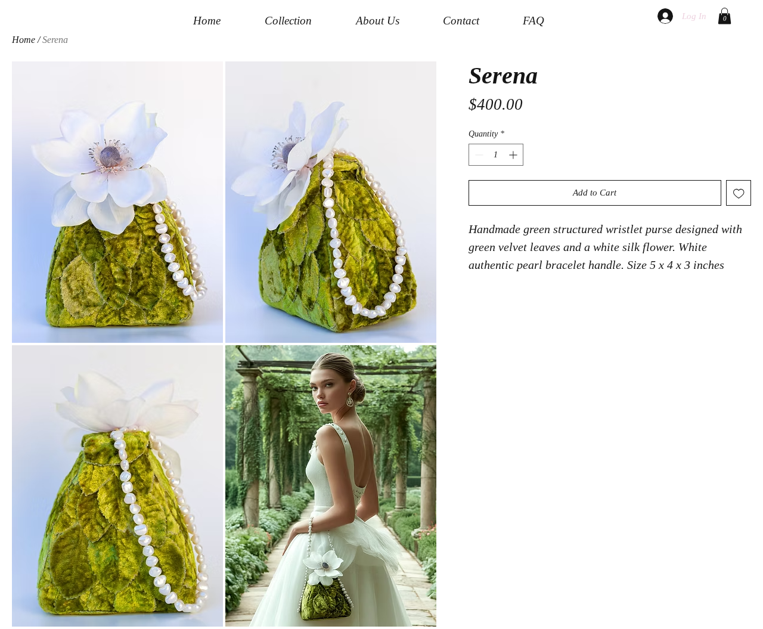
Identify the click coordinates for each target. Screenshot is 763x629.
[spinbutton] (496, 154)
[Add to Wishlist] (739, 193)
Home (23, 40)
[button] (724, 16)
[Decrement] (477, 154)
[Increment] (514, 154)
